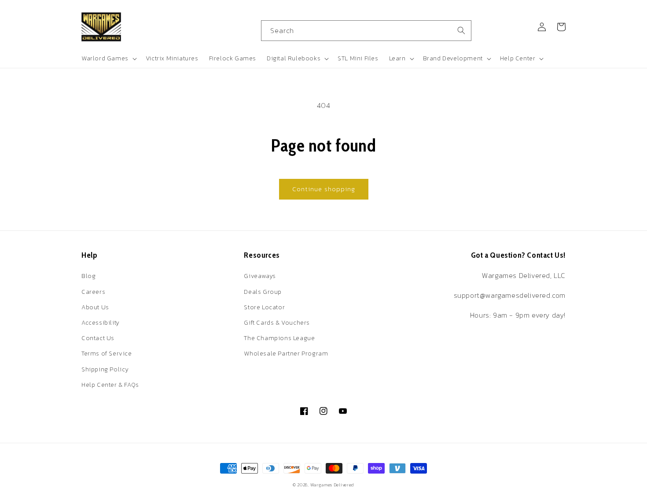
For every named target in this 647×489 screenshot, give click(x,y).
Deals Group (263, 291)
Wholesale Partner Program (286, 353)
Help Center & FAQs (110, 384)
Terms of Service (106, 353)
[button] (108, 58)
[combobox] (366, 31)
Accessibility (100, 322)
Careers (93, 291)
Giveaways (260, 276)
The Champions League (279, 338)
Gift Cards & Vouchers (277, 322)
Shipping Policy (105, 369)
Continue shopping (323, 189)
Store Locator (264, 307)
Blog (88, 276)
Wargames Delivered (332, 485)
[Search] (461, 30)
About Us (95, 307)
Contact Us (97, 338)
